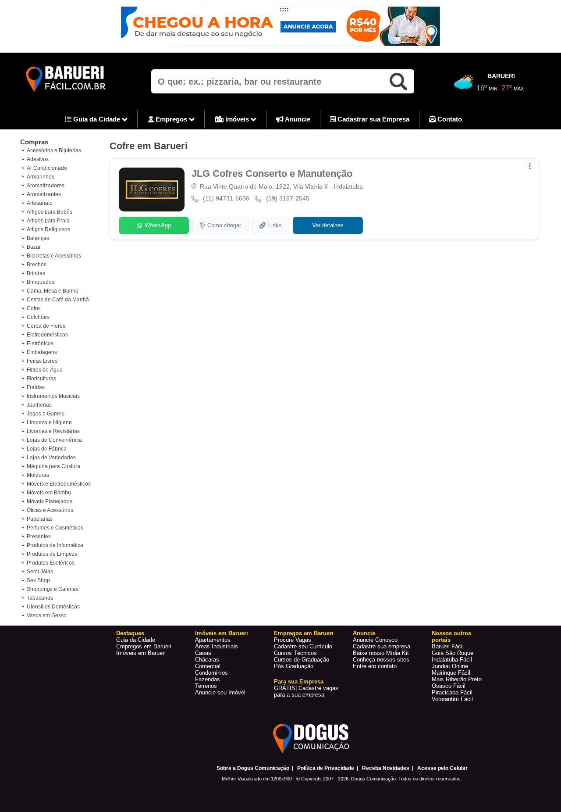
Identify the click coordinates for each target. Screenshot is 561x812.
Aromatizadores (45, 185)
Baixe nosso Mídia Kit (381, 653)
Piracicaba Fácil (452, 692)
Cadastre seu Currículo (303, 646)
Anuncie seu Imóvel (220, 692)
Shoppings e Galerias (52, 589)
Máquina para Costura (53, 466)
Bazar (34, 247)
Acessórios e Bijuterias (54, 150)
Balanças (38, 238)
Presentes (39, 536)
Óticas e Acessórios (50, 510)
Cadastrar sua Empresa (372, 119)
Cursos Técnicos (295, 653)
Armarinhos (40, 177)
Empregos (171, 119)
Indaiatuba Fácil (452, 659)
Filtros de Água (45, 370)
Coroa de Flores (46, 326)
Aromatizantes (44, 194)
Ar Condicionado (47, 168)
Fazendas (207, 679)
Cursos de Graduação (301, 659)
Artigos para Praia (48, 221)
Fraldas (36, 387)
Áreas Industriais (216, 646)
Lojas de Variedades (51, 457)
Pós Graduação (293, 666)
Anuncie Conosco (375, 640)
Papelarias (40, 519)
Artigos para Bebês (49, 212)
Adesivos (38, 159)
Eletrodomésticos (47, 335)
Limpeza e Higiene (49, 422)
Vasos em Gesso (47, 615)
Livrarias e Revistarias (53, 431)
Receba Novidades (385, 768)
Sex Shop (38, 580)
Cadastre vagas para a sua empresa (306, 691)
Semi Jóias (40, 572)
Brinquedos (40, 282)
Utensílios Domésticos (53, 607)
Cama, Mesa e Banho (52, 291)
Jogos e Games (45, 414)
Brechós (36, 264)
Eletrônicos (40, 343)
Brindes (36, 273)
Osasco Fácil (448, 686)
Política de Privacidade (325, 768)
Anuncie (297, 119)
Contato (449, 119)
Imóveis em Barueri (141, 653)
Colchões (38, 317)
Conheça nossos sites (381, 659)
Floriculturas (41, 379)
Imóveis (237, 119)
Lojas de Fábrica (47, 449)
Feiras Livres (42, 361)
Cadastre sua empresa (381, 646)
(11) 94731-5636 (226, 198)
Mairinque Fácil (451, 672)
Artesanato (40, 203)
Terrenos (206, 686)
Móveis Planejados (49, 501)
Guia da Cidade (96, 119)
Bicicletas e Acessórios (54, 256)
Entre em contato (375, 666)
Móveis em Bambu (49, 493)
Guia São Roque (452, 653)
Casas (203, 653)
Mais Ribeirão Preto (457, 679)
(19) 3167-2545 (287, 198)
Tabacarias (40, 598)
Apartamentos (213, 640)
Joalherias (39, 405)
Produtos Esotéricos (51, 563)
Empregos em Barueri (143, 646)
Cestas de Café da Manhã (58, 300)
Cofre (33, 308)
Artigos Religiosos (48, 229)
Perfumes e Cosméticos (55, 528)
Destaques (130, 633)
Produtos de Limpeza (52, 554)
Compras (34, 142)
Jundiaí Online (450, 666)
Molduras (38, 475)
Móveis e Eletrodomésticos (59, 484)
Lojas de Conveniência (54, 440)
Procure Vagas (292, 640)
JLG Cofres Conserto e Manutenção (272, 173)
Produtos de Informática (55, 545)
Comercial (207, 666)
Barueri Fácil (448, 646)
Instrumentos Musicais (53, 396)
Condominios (211, 672)
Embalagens (42, 352)
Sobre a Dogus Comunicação (253, 768)
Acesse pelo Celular (442, 768)
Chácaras (207, 659)
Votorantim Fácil (452, 699)
